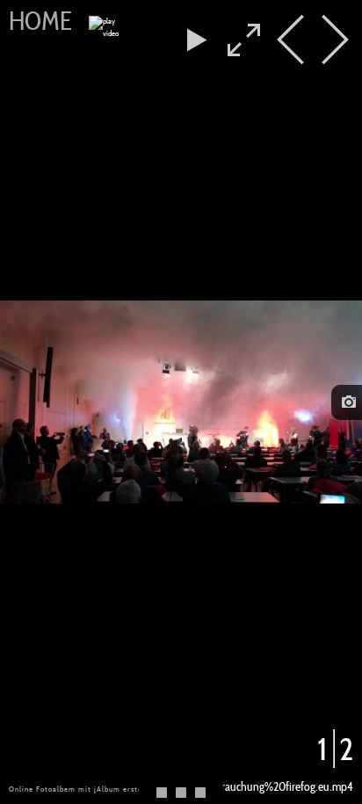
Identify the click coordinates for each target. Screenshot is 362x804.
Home (40, 21)
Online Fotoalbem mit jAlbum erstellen (82, 789)
